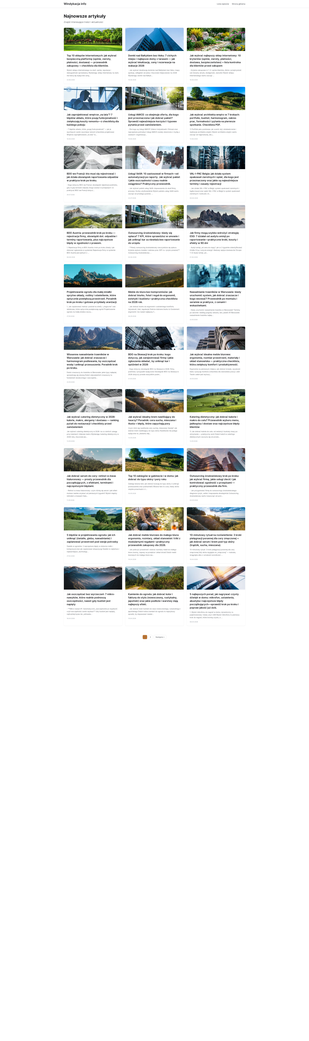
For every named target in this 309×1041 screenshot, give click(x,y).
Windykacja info (75, 4)
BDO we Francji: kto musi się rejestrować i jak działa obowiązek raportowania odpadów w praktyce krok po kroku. (92, 177)
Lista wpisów (223, 4)
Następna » (160, 637)
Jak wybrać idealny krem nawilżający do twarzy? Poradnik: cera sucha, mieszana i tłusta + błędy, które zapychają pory (152, 420)
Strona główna (238, 4)
